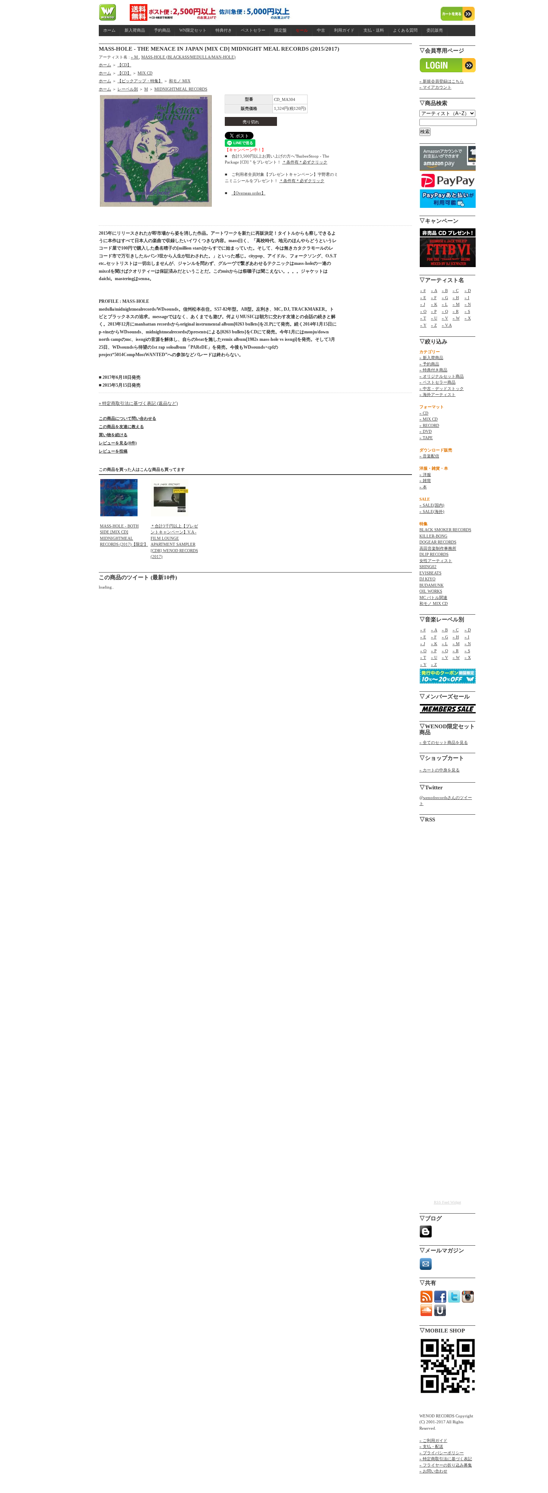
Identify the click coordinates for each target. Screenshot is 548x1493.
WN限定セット (193, 30)
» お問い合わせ (433, 1471)
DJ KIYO (427, 579)
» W (456, 318)
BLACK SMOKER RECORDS (445, 529)
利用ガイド (344, 30)
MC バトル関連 (433, 597)
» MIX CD (428, 419)
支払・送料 (373, 30)
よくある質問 (405, 30)
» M (135, 57)
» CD (423, 413)
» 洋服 (425, 474)
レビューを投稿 (113, 451)
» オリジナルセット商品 (441, 376)
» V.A (447, 325)
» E (423, 297)
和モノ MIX (179, 81)
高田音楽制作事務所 (437, 548)
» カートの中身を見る (439, 770)
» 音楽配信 (429, 456)
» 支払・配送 (431, 1446)
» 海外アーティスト (437, 394)
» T (423, 318)
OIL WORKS (430, 591)
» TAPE (426, 437)
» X (467, 318)
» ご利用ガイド (433, 1440)
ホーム (109, 30)
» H (456, 297)
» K (434, 304)
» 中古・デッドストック (441, 388)
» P (434, 311)
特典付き (223, 30)
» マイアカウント (435, 87)
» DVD (425, 431)
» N (467, 304)
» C (456, 290)
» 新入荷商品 (431, 357)
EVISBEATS (430, 573)
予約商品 (162, 30)
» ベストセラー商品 (437, 382)
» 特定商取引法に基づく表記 (445, 1458)
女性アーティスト (435, 560)
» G (445, 297)
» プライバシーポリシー (441, 1453)
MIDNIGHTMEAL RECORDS (180, 89)
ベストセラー (253, 30)
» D (467, 290)
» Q (445, 311)
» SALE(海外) (431, 511)
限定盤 (280, 30)
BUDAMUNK (431, 585)
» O (423, 311)
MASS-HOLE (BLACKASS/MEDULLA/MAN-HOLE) (188, 57)
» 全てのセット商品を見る (443, 742)
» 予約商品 (429, 364)
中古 (321, 30)
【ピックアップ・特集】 (140, 81)
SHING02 (428, 566)
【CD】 (124, 65)
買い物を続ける (113, 434)
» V (445, 318)
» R (456, 311)
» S (467, 311)
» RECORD (429, 425)
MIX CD (145, 73)
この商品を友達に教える (121, 426)
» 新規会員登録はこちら (441, 81)
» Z (434, 325)
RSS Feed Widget (447, 1202)
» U (434, 318)
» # (423, 290)
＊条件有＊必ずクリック (304, 162)
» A (434, 290)
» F (434, 297)
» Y (423, 325)
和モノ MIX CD (433, 603)
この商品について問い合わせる (127, 418)
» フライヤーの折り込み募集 (445, 1465)
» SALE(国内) (431, 505)
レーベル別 (127, 89)
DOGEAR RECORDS (437, 542)
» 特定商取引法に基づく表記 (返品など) (138, 403)
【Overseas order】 (248, 193)
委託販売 (434, 30)
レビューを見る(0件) (118, 443)
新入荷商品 (135, 30)
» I (466, 297)
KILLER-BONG (433, 536)
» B (445, 290)
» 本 (423, 487)
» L (445, 304)
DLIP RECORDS (433, 554)
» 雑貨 (425, 480)
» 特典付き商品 (433, 370)
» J (422, 304)
